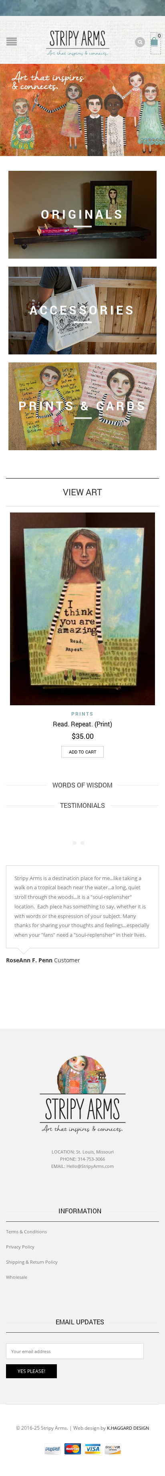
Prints (82, 713)
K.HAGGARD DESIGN (128, 1428)
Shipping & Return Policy (32, 1262)
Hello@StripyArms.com (90, 1166)
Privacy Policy (20, 1247)
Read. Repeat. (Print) (82, 724)
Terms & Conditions (26, 1232)
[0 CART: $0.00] (156, 45)
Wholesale (16, 1277)
